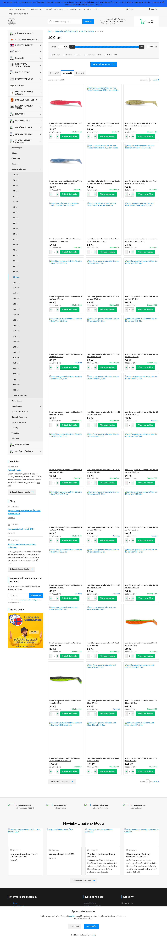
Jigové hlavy (16, 406)
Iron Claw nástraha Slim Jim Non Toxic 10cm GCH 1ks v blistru (103, 240)
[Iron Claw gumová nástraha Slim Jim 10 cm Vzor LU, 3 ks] (141, 507)
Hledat (88, 21)
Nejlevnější (67, 73)
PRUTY (18, 51)
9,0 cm (15, 266)
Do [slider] (141, 46)
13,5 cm (16, 315)
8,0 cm (15, 255)
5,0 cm (15, 223)
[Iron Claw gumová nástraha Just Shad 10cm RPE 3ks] (141, 738)
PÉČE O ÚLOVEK (22, 121)
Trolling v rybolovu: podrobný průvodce (21, 546)
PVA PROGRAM (22, 445)
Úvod (50, 31)
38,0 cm (16, 390)
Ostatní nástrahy (20, 395)
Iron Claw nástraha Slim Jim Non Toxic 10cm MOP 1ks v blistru (141, 182)
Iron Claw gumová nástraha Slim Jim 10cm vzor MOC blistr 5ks (64, 759)
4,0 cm (15, 212)
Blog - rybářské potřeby (17, 14)
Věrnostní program (61, 9)
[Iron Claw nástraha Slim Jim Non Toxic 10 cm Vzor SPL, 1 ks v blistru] (141, 103)
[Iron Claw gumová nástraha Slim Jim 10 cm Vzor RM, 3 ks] (141, 565)
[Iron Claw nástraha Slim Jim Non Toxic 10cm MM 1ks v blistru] (66, 219)
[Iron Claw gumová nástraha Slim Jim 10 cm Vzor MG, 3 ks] (103, 392)
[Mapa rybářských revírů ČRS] (64, 837)
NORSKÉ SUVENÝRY (24, 45)
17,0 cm (16, 336)
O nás (11, 9)
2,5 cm (15, 185)
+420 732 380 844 (114, 21)
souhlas (72, 916)
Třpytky (14, 428)
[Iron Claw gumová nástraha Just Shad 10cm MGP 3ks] (141, 680)
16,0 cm (16, 331)
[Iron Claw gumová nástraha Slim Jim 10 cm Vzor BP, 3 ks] (141, 276)
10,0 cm (16, 277)
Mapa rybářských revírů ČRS (20, 529)
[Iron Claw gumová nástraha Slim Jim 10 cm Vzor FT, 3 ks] (141, 392)
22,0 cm (16, 368)
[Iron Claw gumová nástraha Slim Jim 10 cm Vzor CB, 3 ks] (141, 449)
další (155, 80)
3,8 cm (15, 207)
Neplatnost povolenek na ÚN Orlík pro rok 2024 (24, 512)
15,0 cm (16, 325)
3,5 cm (15, 196)
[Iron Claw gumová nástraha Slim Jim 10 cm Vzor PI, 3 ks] (103, 449)
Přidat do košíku (69, 136)
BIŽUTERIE (20, 114)
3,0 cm (15, 191)
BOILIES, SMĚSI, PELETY (26, 100)
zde (94, 935)
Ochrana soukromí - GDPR (88, 9)
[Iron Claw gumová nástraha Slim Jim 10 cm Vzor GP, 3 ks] (103, 334)
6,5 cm (15, 239)
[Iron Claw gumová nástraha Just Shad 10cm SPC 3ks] (66, 623)
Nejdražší (80, 73)
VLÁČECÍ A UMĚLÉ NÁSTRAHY (23, 141)
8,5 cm (15, 261)
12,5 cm (16, 304)
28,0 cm (16, 384)
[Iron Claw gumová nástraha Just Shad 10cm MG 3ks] (103, 623)
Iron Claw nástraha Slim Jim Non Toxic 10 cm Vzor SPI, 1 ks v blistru (65, 124)
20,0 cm (16, 352)
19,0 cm (16, 347)
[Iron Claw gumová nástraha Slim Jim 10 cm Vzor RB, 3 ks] (141, 334)
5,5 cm (15, 228)
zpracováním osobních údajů (28, 600)
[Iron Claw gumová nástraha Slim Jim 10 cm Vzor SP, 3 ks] (66, 276)
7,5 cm (15, 250)
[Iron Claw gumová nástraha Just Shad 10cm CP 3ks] (103, 680)
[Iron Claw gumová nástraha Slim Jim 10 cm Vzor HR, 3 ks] (103, 565)
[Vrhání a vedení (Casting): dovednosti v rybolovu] (141, 837)
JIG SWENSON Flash (19, 412)
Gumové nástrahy (18, 169)
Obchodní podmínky (35, 9)
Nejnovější (54, 73)
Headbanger (16, 148)
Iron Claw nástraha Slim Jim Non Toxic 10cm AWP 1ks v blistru (141, 240)
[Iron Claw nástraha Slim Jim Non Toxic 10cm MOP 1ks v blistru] (141, 161)
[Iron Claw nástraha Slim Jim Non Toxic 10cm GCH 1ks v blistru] (103, 219)
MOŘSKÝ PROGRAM (24, 134)
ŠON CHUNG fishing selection (24, 92)
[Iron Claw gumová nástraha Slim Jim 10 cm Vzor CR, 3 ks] (103, 507)
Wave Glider (16, 401)
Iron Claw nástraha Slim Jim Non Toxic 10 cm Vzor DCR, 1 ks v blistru (103, 124)
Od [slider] (72, 46)
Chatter (14, 164)
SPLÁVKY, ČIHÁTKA (24, 451)
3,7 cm (15, 202)
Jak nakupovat (20, 9)
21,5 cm (16, 363)
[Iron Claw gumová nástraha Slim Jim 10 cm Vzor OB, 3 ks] (66, 334)
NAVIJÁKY (19, 58)
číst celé (11, 518)
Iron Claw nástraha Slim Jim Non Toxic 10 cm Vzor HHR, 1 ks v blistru (65, 182)
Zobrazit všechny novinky (20, 492)
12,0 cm (16, 298)
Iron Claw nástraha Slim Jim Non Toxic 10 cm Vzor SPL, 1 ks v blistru (141, 124)
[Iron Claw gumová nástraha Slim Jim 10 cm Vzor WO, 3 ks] (66, 507)
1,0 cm (15, 175)
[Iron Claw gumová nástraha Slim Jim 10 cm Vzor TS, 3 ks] (66, 392)
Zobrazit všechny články (19, 569)
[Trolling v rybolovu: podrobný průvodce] (102, 837)
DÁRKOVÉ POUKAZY (24, 33)
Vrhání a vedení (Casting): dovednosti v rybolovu (138, 855)
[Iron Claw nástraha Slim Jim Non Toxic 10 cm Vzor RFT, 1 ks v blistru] (103, 161)
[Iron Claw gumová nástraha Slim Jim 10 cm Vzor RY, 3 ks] (103, 276)
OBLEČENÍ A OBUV (23, 127)
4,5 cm (15, 218)
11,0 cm (16, 288)
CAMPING (19, 86)
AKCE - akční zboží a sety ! (26, 40)
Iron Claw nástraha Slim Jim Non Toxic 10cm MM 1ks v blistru (65, 240)
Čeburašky (15, 158)
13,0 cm (16, 309)
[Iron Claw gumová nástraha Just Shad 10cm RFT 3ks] (103, 738)
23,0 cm (16, 374)
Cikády (14, 153)
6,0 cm (15, 234)
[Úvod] (27, 21)
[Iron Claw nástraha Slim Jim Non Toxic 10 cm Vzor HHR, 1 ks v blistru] (66, 161)
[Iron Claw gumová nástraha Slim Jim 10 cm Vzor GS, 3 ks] (66, 565)
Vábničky (15, 433)
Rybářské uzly (14, 470)
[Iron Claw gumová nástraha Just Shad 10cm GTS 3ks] (141, 623)
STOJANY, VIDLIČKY (24, 79)
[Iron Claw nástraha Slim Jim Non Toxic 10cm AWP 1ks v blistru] (141, 219)
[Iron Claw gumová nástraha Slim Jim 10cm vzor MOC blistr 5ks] (66, 738)
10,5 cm (16, 282)
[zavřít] (164, 2)
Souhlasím (91, 926)
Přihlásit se (36, 595)
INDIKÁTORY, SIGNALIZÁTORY (22, 65)
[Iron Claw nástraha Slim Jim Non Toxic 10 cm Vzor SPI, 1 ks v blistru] (66, 103)
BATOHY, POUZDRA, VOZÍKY (24, 107)
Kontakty (73, 9)
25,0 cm (16, 379)
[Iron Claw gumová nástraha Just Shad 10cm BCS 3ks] (66, 680)
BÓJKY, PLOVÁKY (22, 72)
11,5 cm (16, 293)
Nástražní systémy (19, 417)
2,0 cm (15, 180)
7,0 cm (15, 245)
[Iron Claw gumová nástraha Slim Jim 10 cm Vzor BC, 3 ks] (66, 449)
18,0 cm (16, 341)
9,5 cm (15, 271)
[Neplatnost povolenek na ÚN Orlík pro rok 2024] (25, 837)
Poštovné (48, 9)
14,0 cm (16, 320)
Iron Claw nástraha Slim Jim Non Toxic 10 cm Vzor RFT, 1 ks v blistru (103, 182)
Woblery (15, 438)
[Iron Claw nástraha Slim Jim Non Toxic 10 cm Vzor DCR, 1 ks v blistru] (103, 103)
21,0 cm (16, 358)
